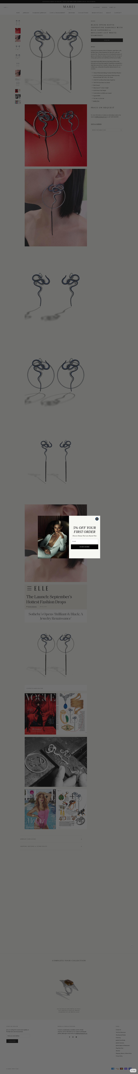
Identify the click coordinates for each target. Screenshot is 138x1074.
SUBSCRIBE (85, 547)
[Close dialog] (97, 519)
